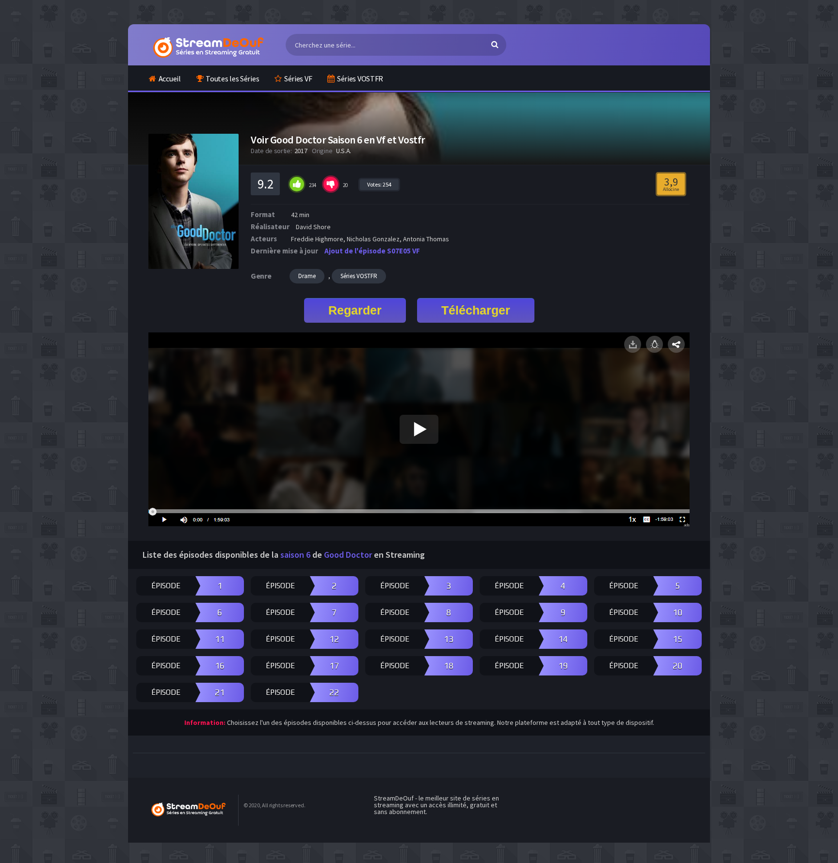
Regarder (355, 310)
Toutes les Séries (232, 78)
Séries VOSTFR (360, 78)
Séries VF (298, 78)
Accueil (170, 78)
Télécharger (475, 310)
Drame (307, 276)
